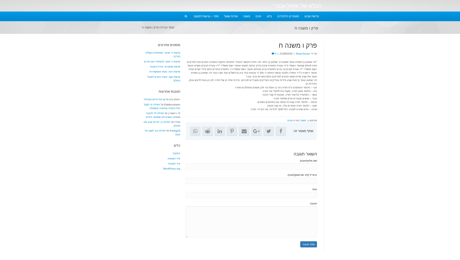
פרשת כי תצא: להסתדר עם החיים (162, 61)
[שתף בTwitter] (268, 131)
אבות (290, 120)
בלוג (269, 16)
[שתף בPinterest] (232, 131)
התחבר (176, 153)
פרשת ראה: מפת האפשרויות (164, 71)
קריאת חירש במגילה (154, 99)
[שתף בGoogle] (256, 131)
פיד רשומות (174, 158)
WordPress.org (171, 168)
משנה (246, 16)
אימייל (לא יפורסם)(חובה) (302, 174)
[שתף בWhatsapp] (195, 131)
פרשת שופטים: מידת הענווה (165, 66)
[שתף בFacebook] (281, 131)
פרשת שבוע (311, 16)
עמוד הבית (167, 27)
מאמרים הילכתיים (288, 16)
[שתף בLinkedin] (220, 131)
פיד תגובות (174, 163)
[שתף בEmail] (244, 131)
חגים (258, 16)
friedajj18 (175, 130)
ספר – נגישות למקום (206, 16)
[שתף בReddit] (207, 131)
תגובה (313, 203)
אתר (314, 189)
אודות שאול (231, 16)
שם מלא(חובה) (308, 160)
